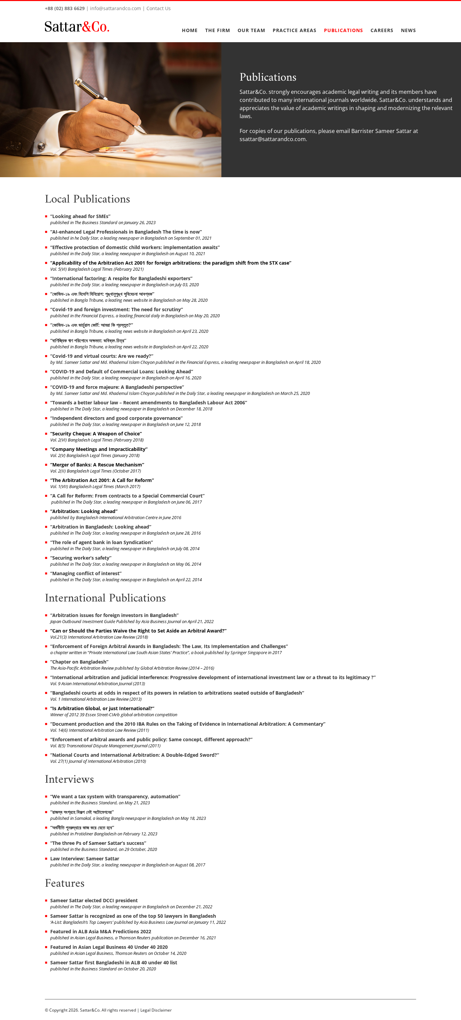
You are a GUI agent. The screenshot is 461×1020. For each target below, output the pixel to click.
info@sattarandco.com (115, 8)
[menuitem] (193, 26)
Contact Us (158, 8)
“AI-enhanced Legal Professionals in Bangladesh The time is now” (126, 232)
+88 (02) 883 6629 (65, 8)
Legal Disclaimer (156, 1010)
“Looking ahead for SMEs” (80, 216)
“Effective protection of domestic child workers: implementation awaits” (135, 247)
